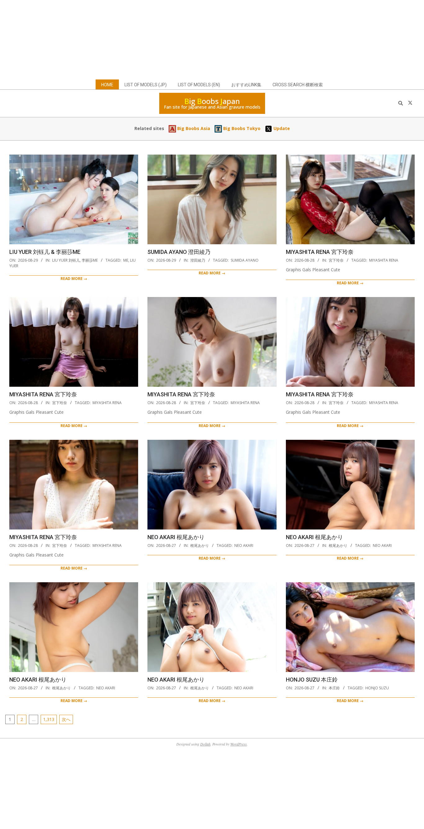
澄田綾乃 (197, 260)
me (125, 260)
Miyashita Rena (383, 260)
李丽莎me (90, 260)
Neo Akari (243, 545)
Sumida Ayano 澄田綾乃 (178, 252)
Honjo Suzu (377, 688)
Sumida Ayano (245, 260)
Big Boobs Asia (193, 128)
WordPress (238, 743)
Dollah (205, 743)
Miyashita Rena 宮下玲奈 (320, 252)
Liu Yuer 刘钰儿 (66, 260)
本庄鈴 (334, 688)
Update (281, 128)
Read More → (74, 278)
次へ (66, 719)
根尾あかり (199, 545)
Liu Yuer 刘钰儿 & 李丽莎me (44, 252)
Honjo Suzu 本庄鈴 (312, 679)
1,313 (48, 719)
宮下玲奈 (336, 260)
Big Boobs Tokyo (241, 128)
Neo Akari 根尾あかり (176, 537)
